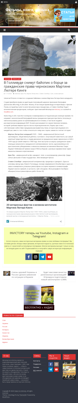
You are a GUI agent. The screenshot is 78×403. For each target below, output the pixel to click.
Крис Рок (23, 93)
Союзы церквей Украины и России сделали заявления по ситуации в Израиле (24, 274)
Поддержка (37, 364)
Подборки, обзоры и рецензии (20, 14)
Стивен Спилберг (44, 93)
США (51, 93)
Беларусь (5, 330)
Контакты (36, 361)
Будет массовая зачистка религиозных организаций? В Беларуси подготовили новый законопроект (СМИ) (53, 276)
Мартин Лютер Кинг (33, 93)
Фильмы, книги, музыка (27, 10)
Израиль (5, 336)
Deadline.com (8, 112)
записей (37, 370)
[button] (6, 2)
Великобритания (8, 339)
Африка (5, 342)
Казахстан (5, 333)
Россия (4, 327)
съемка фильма (58, 93)
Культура (7, 79)
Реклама (36, 367)
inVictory (57, 109)
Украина (5, 323)
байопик (17, 93)
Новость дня (16, 79)
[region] (39, 15)
